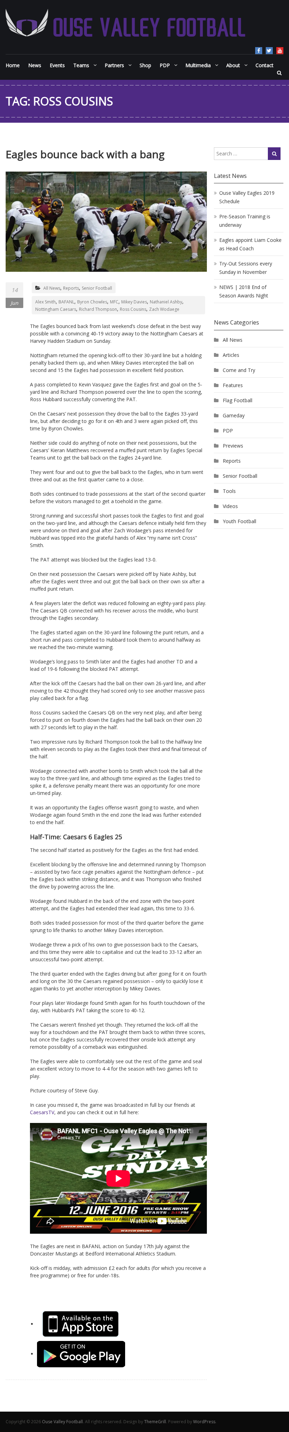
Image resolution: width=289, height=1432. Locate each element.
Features (233, 385)
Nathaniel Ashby (166, 302)
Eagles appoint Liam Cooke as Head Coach (250, 244)
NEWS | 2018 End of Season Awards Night (243, 291)
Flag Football (237, 400)
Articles (231, 355)
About (233, 65)
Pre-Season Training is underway (244, 220)
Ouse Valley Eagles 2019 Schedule (247, 197)
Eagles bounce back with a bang (85, 154)
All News (51, 288)
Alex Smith (45, 302)
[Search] (274, 153)
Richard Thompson (98, 309)
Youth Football (239, 521)
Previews (233, 445)
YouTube (279, 50)
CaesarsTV (42, 1112)
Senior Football (97, 288)
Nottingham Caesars (55, 309)
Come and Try (239, 370)
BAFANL (66, 302)
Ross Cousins (133, 309)
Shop (145, 65)
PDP (228, 430)
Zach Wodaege (164, 309)
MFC (114, 302)
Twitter (269, 50)
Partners (114, 65)
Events (57, 65)
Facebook (258, 50)
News (34, 65)
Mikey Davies (134, 302)
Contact (264, 65)
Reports (71, 288)
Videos (230, 506)
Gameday (234, 415)
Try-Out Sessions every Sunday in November (245, 267)
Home (13, 65)
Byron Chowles (92, 302)
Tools (229, 491)
